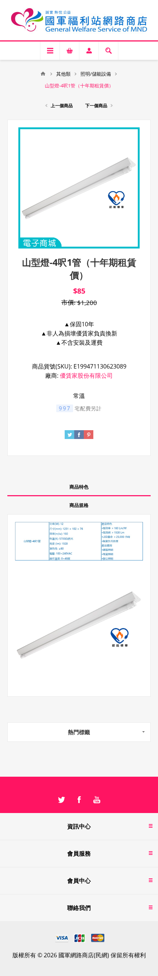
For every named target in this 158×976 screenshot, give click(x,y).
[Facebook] (79, 800)
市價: (68, 302)
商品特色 (79, 486)
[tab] (79, 487)
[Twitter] (61, 800)
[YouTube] (97, 800)
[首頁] (43, 74)
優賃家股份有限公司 (86, 375)
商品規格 (79, 505)
